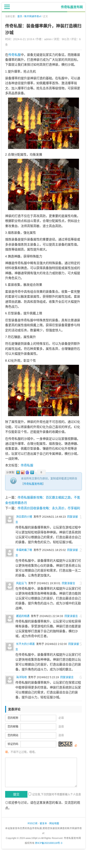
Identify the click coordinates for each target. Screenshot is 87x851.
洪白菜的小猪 (24, 516)
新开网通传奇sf (32, 16)
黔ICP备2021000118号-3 (48, 843)
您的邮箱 (13, 726)
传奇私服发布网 (33, 484)
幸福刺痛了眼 (24, 550)
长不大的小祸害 (25, 644)
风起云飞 (21, 583)
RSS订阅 (32, 823)
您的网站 (13, 735)
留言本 (43, 823)
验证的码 (13, 744)
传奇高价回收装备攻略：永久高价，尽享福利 (49, 508)
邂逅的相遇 (22, 616)
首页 (19, 16)
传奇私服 (14, 54)
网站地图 (54, 823)
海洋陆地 (21, 677)
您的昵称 (13, 718)
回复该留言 (68, 583)
